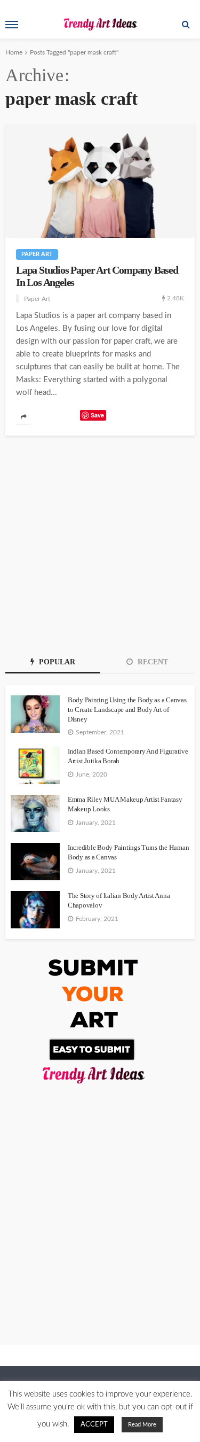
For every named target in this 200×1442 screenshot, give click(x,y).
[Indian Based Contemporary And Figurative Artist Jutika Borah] (35, 765)
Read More (142, 1425)
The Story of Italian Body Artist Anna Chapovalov (119, 900)
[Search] (186, 24)
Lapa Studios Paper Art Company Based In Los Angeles (97, 276)
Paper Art (37, 254)
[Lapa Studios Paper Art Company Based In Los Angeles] (100, 181)
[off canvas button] (11, 24)
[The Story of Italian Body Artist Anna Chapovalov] (35, 909)
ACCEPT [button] (94, 1424)
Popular (56, 662)
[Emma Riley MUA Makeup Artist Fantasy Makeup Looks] (35, 813)
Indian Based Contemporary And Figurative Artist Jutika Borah (128, 756)
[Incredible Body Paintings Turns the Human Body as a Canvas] (35, 861)
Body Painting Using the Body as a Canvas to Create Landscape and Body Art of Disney (127, 709)
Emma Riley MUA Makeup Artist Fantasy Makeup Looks (125, 804)
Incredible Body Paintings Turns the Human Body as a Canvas (128, 852)
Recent (151, 662)
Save (97, 415)
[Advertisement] (100, 541)
